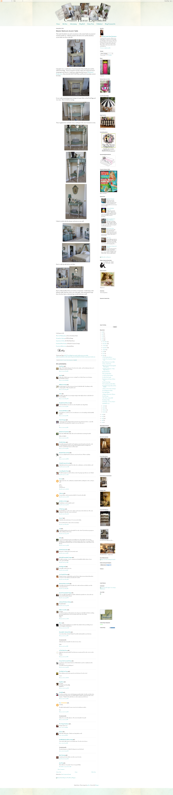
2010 (102, 416)
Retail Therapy (105, 396)
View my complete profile (105, 48)
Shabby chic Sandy (63, 384)
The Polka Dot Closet (63, 671)
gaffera (88, 785)
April (104, 406)
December (105, 341)
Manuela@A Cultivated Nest (65, 632)
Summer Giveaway (110, 199)
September (105, 347)
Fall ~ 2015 (109, 238)
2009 (103, 418)
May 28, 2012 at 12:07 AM (64, 467)
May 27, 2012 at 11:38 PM (64, 459)
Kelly (60, 538)
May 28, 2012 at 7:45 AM (64, 505)
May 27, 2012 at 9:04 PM (63, 406)
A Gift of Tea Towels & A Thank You (109, 359)
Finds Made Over (106, 403)
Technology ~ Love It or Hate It (108, 401)
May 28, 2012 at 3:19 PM (63, 553)
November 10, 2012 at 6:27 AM (65, 766)
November (105, 343)
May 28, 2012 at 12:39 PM (64, 545)
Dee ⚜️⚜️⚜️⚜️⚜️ (63, 703)
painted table (75, 357)
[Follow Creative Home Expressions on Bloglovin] (106, 565)
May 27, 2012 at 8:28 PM (63, 380)
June (104, 353)
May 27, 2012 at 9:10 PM (63, 415)
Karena (60, 479)
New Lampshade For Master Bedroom (111, 219)
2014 (102, 336)
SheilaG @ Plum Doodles (64, 583)
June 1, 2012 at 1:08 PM (63, 727)
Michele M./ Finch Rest (64, 431)
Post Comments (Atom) (66, 774)
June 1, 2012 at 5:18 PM (63, 735)
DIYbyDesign (62, 509)
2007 (103, 422)
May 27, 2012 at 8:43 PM (63, 398)
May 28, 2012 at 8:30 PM (64, 579)
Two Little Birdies (106, 392)
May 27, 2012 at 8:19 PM (63, 371)
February (105, 410)
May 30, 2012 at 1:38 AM (64, 677)
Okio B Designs (62, 420)
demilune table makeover (66, 357)
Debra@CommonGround (64, 463)
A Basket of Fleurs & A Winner (108, 394)
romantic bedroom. (91, 357)
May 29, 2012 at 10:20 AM (64, 628)
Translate (110, 55)
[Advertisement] (106, 602)
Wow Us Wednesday (61, 336)
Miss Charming (62, 755)
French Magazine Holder (107, 390)
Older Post (93, 772)
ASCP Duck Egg (68, 355)
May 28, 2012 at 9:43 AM (64, 533)
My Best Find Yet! (106, 371)
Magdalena (61, 682)
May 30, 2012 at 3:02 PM (63, 698)
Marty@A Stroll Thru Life (64, 403)
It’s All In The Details (106, 377)
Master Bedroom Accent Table (108, 362)
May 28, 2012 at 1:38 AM (64, 489)
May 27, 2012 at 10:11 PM (63, 438)
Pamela (60, 375)
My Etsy (65, 24)
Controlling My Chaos (63, 471)
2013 (102, 338)
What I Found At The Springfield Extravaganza (109, 366)
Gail (60, 528)
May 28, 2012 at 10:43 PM (64, 605)
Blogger (97, 785)
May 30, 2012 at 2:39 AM (64, 688)
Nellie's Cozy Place (63, 610)
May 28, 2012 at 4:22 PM (63, 562)
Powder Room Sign (106, 382)
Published (99, 24)
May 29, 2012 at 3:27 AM (64, 618)
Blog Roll (82, 24)
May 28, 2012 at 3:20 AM (64, 497)
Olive (60, 394)
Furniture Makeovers (61, 346)
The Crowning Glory (106, 373)
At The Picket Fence (63, 650)
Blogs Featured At (110, 24)
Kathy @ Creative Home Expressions (108, 36)
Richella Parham (62, 442)
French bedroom (82, 357)
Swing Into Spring (60, 338)
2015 (102, 334)
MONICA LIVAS (63, 501)
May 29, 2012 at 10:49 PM (64, 667)
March (104, 408)
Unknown (61, 493)
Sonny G (61, 518)
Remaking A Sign (106, 400)
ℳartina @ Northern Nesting (65, 602)
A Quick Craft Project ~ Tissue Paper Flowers (108, 369)
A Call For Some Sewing (107, 375)
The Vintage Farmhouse (64, 724)
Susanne (60, 731)
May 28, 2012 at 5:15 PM (63, 570)
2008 (103, 420)
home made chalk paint (77, 355)
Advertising (73, 24)
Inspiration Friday (60, 341)
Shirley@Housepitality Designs (65, 557)
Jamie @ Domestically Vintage (65, 593)
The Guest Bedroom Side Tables (108, 384)
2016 (102, 332)
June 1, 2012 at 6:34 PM (63, 743)
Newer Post (58, 772)
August (104, 349)
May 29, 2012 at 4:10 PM (63, 656)
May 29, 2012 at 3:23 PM (63, 635)
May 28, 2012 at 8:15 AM (64, 524)
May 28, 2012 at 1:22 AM (63, 474)
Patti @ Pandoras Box (63, 549)
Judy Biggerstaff (62, 566)
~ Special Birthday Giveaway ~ (110, 209)
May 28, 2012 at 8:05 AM (64, 514)
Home (58, 24)
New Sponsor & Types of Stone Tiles (108, 379)
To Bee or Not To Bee (106, 364)
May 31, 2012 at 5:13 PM (63, 719)
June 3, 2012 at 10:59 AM (63, 751)
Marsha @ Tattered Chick (64, 452)
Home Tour (90, 24)
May (104, 355)
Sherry (60, 623)
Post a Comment (61, 769)
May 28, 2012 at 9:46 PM (64, 598)
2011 (102, 414)
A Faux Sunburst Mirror (107, 357)
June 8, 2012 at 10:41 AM (64, 759)
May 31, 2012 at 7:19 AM (63, 712)
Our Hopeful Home (63, 574)
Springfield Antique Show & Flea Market (109, 386)
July (103, 351)
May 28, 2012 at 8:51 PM (63, 588)
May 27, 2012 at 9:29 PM (63, 427)
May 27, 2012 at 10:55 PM (63, 448)
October (104, 345)
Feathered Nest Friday (61, 343)
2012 (102, 340)
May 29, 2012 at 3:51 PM (63, 646)
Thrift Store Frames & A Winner (112, 247)
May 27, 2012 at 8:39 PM (63, 389)
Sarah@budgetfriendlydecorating (66, 739)
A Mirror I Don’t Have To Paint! (109, 389)
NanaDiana (61, 366)
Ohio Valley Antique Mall (107, 398)
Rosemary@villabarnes (63, 411)
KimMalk (61, 692)
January (104, 412)
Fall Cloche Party (110, 228)
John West (61, 763)
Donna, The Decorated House (65, 661)
